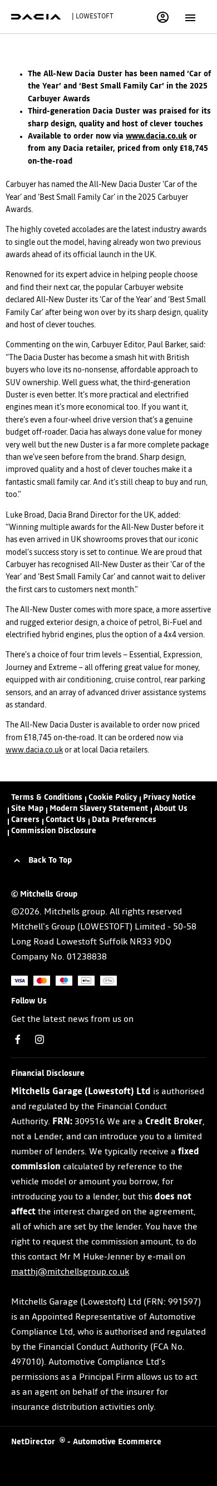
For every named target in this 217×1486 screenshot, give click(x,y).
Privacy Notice (169, 797)
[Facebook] (17, 1039)
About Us (171, 809)
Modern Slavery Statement (99, 809)
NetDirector (35, 1442)
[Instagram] (39, 1039)
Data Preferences (124, 820)
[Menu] (190, 16)
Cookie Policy (112, 797)
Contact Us (66, 820)
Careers (25, 820)
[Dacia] (36, 16)
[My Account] (162, 17)
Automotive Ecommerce (117, 1442)
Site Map (27, 809)
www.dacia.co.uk (156, 136)
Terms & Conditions (46, 797)
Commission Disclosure (53, 831)
